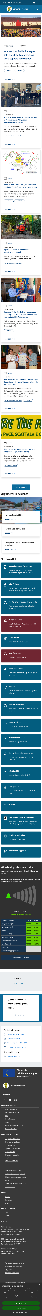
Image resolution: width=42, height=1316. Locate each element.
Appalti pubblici (10, 1152)
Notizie (10, 46)
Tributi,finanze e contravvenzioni (16, 1177)
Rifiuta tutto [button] (21, 1308)
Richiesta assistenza (12, 1273)
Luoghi (7, 1212)
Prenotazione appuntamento (14, 1263)
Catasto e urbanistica (12, 1155)
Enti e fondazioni (10, 1119)
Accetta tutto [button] (21, 1303)
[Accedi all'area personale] (34, 2)
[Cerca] (37, 9)
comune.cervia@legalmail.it (14, 1239)
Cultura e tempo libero (12, 1142)
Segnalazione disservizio (13, 1266)
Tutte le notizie (20, 487)
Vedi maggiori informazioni (21, 957)
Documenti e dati (11, 1129)
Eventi (7, 1215)
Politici (7, 1122)
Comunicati (9, 1200)
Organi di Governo (11, 1109)
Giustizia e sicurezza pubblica (15, 1174)
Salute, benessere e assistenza (15, 1183)
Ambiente (8, 1180)
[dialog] (21, 1299)
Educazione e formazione (13, 1170)
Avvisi (7, 1203)
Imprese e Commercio (12, 1148)
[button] (21, 1312)
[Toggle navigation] (4, 9)
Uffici (6, 1116)
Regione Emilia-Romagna (12, 2)
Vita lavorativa (10, 1145)
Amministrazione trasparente (15, 1282)
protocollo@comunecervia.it (16, 1241)
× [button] (39, 1285)
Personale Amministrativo (14, 1125)
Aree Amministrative (12, 1112)
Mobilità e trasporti (11, 1160)
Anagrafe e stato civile (12, 1139)
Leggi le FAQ (9, 1269)
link (3, 1299)
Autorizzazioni (10, 1187)
